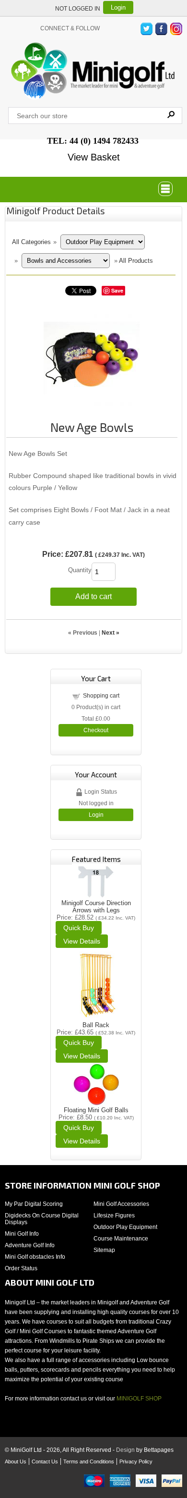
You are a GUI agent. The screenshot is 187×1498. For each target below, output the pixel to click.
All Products (136, 260)
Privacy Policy (135, 1461)
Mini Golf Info (22, 1233)
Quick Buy (78, 928)
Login (118, 7)
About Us (15, 1461)
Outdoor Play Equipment (125, 1227)
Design (125, 1450)
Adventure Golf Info (30, 1245)
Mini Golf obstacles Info (35, 1256)
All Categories (31, 242)
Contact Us (45, 1461)
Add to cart (93, 596)
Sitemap (104, 1250)
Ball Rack (95, 1025)
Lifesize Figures (114, 1215)
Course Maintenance (121, 1238)
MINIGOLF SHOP (139, 1398)
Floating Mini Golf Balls (96, 1110)
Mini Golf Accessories (121, 1204)
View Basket (94, 157)
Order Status (21, 1268)
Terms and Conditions (88, 1461)
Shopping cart (101, 695)
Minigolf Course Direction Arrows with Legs (96, 906)
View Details (81, 941)
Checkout (95, 730)
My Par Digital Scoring (34, 1204)
